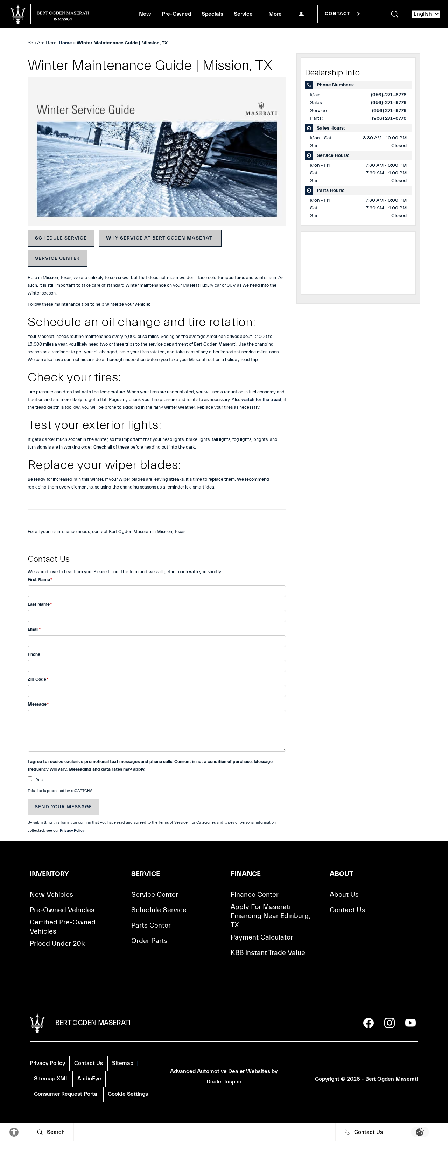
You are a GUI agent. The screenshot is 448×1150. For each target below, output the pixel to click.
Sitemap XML (51, 1078)
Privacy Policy (72, 830)
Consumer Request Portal (66, 1094)
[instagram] (389, 1023)
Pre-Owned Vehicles (62, 910)
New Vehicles (51, 895)
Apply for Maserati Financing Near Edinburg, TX (270, 916)
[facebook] (368, 1023)
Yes (39, 779)
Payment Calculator (262, 937)
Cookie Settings (128, 1094)
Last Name (40, 604)
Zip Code (38, 679)
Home (65, 43)
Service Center (57, 258)
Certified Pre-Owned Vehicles (63, 926)
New (145, 14)
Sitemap (122, 1063)
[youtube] (410, 1023)
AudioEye (89, 1078)
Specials (212, 14)
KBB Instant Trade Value (268, 953)
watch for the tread (261, 399)
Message (38, 704)
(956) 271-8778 (389, 110)
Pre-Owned (176, 14)
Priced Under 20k (57, 944)
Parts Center (151, 925)
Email (34, 629)
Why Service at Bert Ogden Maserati (160, 238)
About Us (344, 895)
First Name (40, 579)
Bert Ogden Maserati (391, 1079)
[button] (394, 14)
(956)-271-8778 (389, 95)
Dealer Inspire (223, 1082)
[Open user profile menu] (301, 14)
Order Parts (149, 941)
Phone (34, 654)
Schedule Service (61, 238)
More (275, 15)
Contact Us (347, 910)
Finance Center (255, 895)
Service (243, 14)
